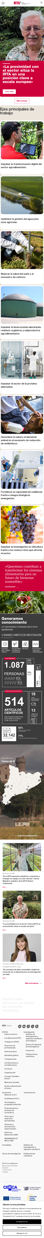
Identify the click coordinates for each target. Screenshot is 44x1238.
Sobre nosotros (10, 1034)
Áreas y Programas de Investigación (33, 1046)
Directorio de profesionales (10, 1047)
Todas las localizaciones (27, 836)
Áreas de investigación (11, 1154)
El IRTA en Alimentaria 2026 (11, 1134)
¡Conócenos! (10, 587)
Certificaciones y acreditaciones (11, 1064)
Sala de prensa (10, 1051)
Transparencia (10, 1059)
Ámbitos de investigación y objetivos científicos (32, 1147)
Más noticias (22, 101)
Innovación (6, 1093)
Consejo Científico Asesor (11, 1077)
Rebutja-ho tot (22, 1233)
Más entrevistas (31, 983)
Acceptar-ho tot (22, 1222)
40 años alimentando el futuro (12, 1087)
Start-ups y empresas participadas (9, 1119)
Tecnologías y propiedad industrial (12, 1103)
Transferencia (29, 1093)
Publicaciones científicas (31, 1055)
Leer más (9, 91)
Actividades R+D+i (11, 1098)
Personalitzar (22, 1227)
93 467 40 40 (7, 1170)
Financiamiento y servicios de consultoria (11, 1111)
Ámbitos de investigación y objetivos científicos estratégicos (34, 1038)
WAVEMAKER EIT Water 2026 (11, 1140)
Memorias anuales (11, 1082)
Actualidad (6, 1145)
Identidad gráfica (11, 1055)
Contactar (5, 1172)
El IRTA (5, 1032)
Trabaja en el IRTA (11, 1042)
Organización (9, 1073)
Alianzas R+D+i (10, 1095)
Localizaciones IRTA (12, 1038)
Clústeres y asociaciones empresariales (10, 1127)
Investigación (29, 1032)
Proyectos (30, 1050)
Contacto (8, 1069)
